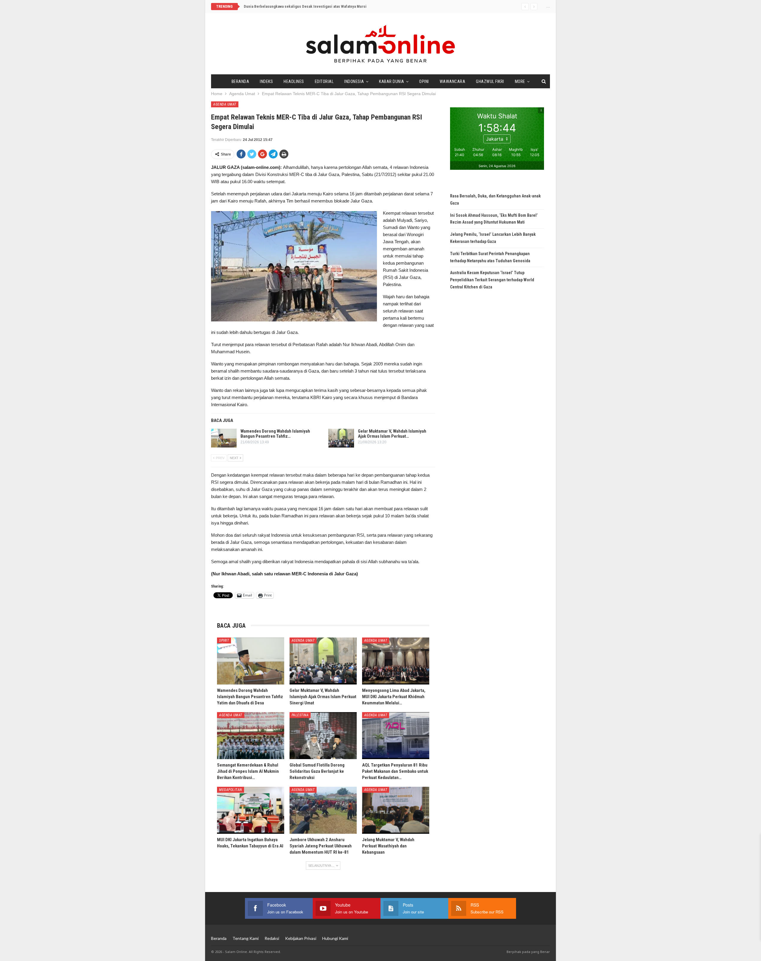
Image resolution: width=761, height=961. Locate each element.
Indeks (266, 81)
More (520, 81)
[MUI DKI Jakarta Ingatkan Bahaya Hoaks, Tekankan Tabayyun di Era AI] (250, 810)
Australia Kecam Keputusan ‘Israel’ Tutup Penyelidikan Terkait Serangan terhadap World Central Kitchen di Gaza (492, 279)
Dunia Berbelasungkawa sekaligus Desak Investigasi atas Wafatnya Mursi (305, 6)
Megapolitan (230, 790)
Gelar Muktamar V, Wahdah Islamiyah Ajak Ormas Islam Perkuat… (392, 433)
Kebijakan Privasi (300, 938)
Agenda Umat (224, 104)
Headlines (294, 81)
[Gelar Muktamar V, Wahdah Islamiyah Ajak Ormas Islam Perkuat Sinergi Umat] (341, 438)
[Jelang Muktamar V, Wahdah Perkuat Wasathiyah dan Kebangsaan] (395, 810)
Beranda (240, 81)
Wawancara (453, 81)
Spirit (224, 640)
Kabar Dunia (391, 81)
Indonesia (354, 81)
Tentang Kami (245, 938)
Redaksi (272, 938)
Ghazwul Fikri (490, 81)
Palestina (300, 715)
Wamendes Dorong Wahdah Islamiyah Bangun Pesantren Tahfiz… (275, 433)
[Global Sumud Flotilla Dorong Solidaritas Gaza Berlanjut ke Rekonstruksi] (323, 735)
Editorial (324, 81)
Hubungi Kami (335, 938)
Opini (424, 81)
